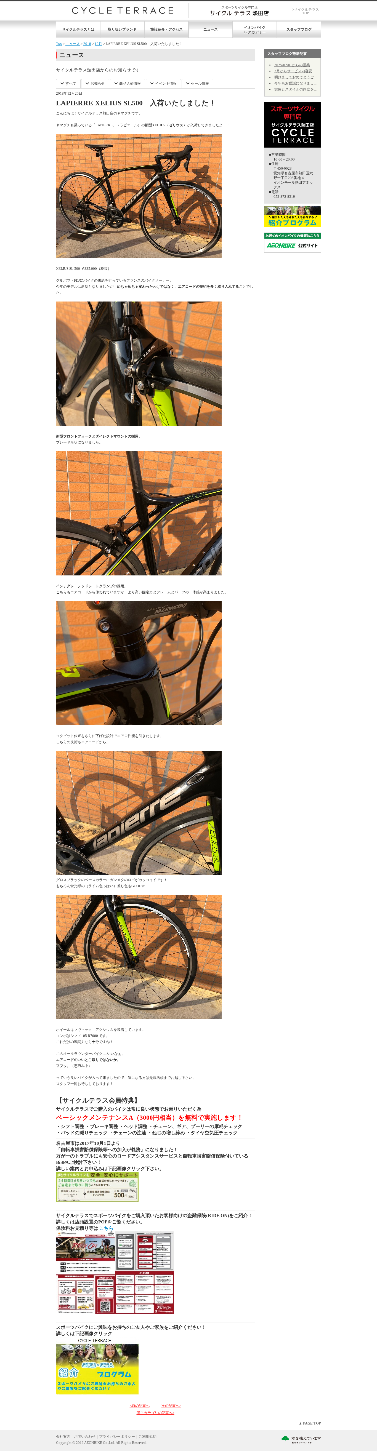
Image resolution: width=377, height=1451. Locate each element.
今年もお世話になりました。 (297, 83)
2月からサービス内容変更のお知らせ (304, 71)
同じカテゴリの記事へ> (155, 1413)
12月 (98, 44)
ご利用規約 (147, 1436)
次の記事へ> (171, 1406)
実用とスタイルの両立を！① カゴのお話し (308, 89)
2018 (87, 44)
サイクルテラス (122, 10)
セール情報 (200, 83)
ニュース (210, 29)
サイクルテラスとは (78, 29)
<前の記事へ (140, 1406)
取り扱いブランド (122, 29)
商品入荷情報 (130, 83)
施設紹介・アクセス (166, 29)
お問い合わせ (84, 1436)
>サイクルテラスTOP (305, 11)
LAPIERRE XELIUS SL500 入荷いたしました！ (136, 103)
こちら (106, 1228)
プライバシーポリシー (117, 1436)
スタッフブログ (299, 29)
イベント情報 (166, 83)
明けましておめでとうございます (301, 77)
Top (59, 44)
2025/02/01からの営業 (292, 65)
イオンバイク (255, 27)
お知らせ (98, 83)
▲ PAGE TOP (310, 1423)
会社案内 (63, 1436)
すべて (70, 83)
